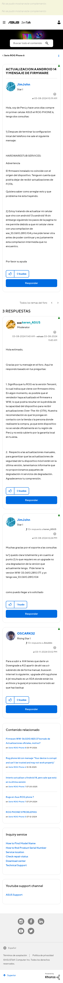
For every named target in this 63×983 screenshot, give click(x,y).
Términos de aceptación (15, 955)
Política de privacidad (42, 955)
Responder (31, 283)
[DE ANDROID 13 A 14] (52, 303)
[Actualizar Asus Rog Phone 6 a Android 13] (58, 303)
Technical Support (16, 865)
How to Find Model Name (21, 843)
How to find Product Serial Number (26, 848)
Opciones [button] (58, 55)
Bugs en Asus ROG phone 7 (20, 797)
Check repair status (17, 856)
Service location (15, 852)
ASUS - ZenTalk (19, 22)
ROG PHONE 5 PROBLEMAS (21, 812)
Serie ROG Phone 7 (17, 786)
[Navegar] (5, 22)
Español (12, 948)
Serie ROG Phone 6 (14, 55)
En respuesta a (42, 529)
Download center (16, 861)
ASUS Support (14, 894)
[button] (10, 274)
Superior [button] (11, 975)
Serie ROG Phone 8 (17, 748)
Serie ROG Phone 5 (17, 817)
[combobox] (31, 43)
